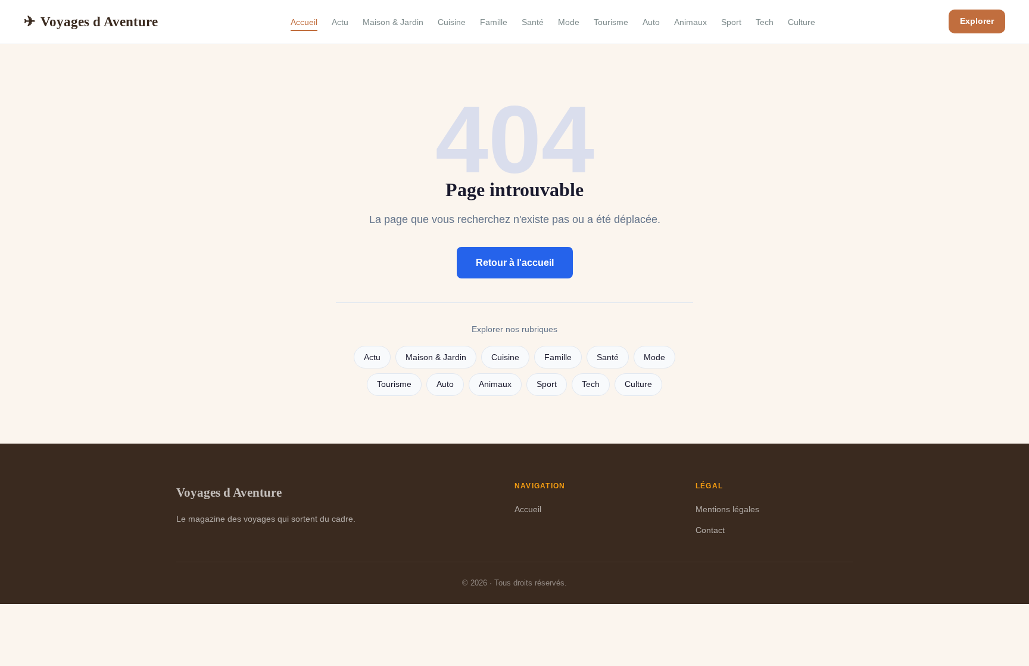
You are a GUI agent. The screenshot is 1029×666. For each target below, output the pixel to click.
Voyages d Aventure (91, 21)
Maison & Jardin (393, 22)
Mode (568, 22)
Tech (765, 22)
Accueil (304, 22)
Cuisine (452, 22)
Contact (710, 530)
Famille (493, 22)
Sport (731, 22)
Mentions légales (727, 509)
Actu (340, 22)
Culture (801, 22)
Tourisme (611, 22)
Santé (533, 22)
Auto (651, 22)
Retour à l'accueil (515, 263)
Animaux (690, 22)
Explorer (977, 21)
